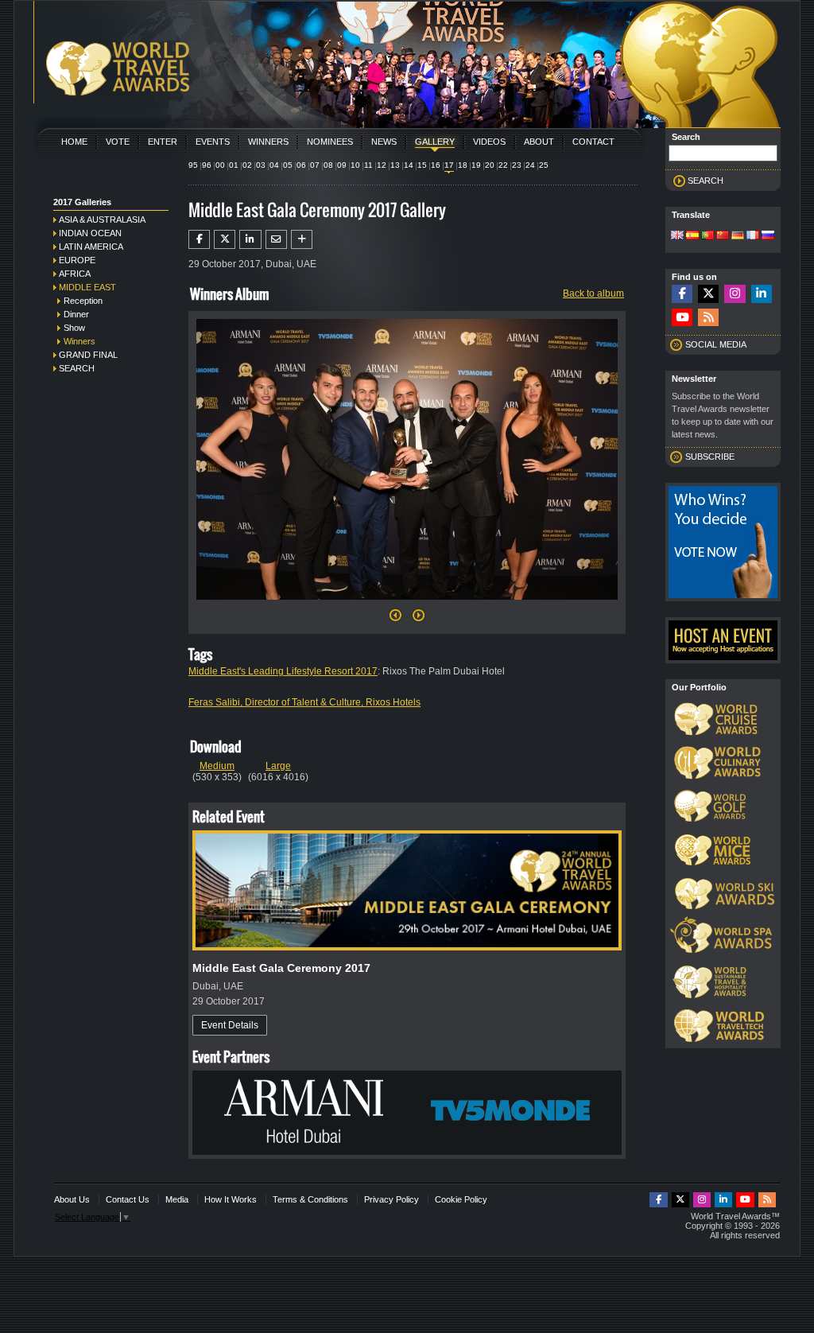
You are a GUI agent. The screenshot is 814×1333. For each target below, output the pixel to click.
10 (355, 165)
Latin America (91, 246)
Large (278, 765)
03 (261, 165)
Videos (489, 141)
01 (233, 165)
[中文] (722, 236)
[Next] (407, 604)
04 (274, 165)
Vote (118, 141)
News (384, 141)
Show (74, 327)
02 (247, 165)
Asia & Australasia (102, 219)
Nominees (330, 141)
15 (422, 165)
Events (213, 141)
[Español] (692, 236)
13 (395, 165)
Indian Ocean (90, 233)
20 (489, 165)
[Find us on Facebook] (682, 294)
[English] (677, 236)
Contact (593, 141)
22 (503, 165)
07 (315, 165)
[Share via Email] (276, 239)
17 (449, 165)
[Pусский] (768, 236)
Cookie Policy (461, 1199)
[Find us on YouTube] (682, 318)
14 (408, 165)
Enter (162, 141)
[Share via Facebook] (199, 239)
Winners (268, 141)
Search (77, 368)
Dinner (76, 314)
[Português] (707, 236)
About (539, 141)
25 (543, 165)
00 (220, 165)
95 (193, 165)
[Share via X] (225, 239)
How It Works (230, 1199)
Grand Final (88, 354)
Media (176, 1199)
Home (74, 141)
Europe (77, 260)
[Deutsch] (737, 236)
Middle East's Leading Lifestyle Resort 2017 (283, 671)
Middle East (87, 287)
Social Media (715, 344)
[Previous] (395, 619)
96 (206, 165)
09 (342, 165)
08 (328, 165)
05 (288, 165)
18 (462, 165)
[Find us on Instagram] (734, 294)
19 (476, 165)
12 (381, 165)
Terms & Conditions (310, 1199)
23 (516, 165)
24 (530, 165)
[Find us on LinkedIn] (761, 294)
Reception (83, 300)
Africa (75, 273)
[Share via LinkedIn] (250, 239)
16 (435, 165)
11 (368, 165)
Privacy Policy (391, 1199)
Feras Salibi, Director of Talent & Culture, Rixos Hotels (304, 702)
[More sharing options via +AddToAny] (302, 239)
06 (301, 165)
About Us (72, 1199)
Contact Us (127, 1199)
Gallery (435, 141)
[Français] (752, 236)
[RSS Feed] (708, 318)
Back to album (593, 293)
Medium (217, 765)
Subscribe (710, 456)
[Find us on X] (708, 294)
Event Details (229, 1025)
